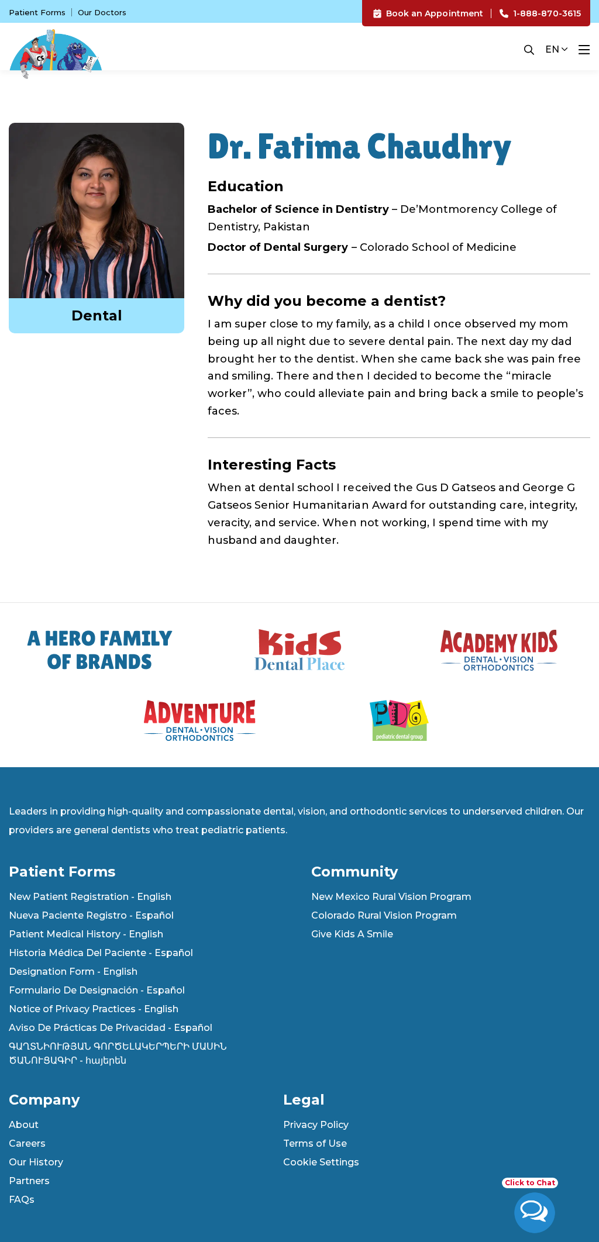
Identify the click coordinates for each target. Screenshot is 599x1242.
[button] (534, 1207)
